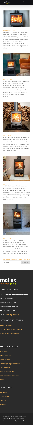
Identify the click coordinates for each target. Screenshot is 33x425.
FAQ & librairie (5, 368)
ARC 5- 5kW (7, 238)
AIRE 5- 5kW (7, 136)
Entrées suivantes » (24, 259)
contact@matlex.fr (12, 315)
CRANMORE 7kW (9, 31)
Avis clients (4, 352)
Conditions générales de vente (11, 329)
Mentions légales (6, 325)
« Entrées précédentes (10, 259)
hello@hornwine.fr (19, 421)
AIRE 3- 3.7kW (7, 79)
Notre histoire (5, 360)
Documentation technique (9, 376)
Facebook (3, 392)
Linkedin (3, 400)
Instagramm (4, 396)
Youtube (3, 404)
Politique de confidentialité (9, 333)
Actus (2, 380)
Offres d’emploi (5, 356)
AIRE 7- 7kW (7, 184)
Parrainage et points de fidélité (11, 364)
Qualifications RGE (7, 372)
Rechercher (25, 262)
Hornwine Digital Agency (16, 418)
